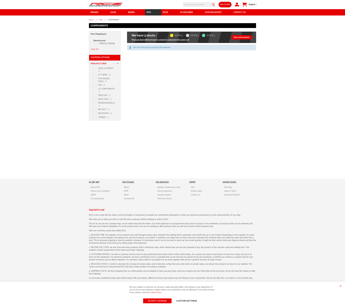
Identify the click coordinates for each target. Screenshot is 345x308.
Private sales (196, 191)
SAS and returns (164, 198)
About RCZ (95, 187)
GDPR (93, 195)
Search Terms (230, 191)
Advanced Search (232, 195)
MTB (101, 20)
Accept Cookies (157, 301)
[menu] (172, 12)
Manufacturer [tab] (98, 63)
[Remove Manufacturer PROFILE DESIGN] (91, 42)
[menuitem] (118, 12)
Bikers (126, 187)
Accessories (129, 198)
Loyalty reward (164, 195)
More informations (241, 37)
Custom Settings (186, 301)
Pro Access (225, 4)
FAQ (192, 187)
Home (91, 20)
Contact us (195, 195)
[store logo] (106, 4)
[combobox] (199, 4)
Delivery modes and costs (168, 187)
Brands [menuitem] (94, 12)
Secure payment (164, 191)
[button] (253, 4)
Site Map (228, 187)
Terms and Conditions (100, 191)
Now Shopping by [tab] (98, 34)
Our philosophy (97, 198)
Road (126, 195)
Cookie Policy (156, 292)
